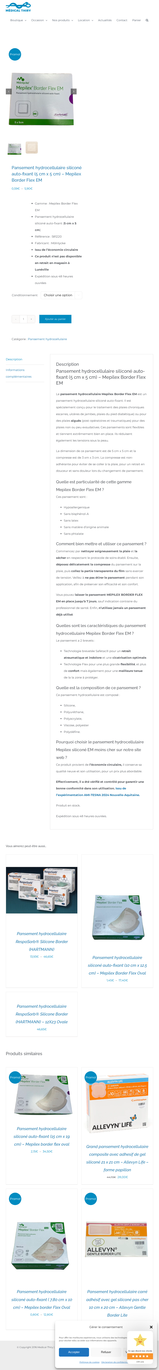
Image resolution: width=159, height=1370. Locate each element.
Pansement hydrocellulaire (47, 339)
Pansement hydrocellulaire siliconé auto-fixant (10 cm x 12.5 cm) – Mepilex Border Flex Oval (117, 965)
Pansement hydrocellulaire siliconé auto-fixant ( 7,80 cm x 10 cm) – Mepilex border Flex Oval (41, 1299)
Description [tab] (14, 359)
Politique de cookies (89, 1362)
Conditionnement (25, 295)
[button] (151, 1327)
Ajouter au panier (55, 319)
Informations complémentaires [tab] (18, 373)
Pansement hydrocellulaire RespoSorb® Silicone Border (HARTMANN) (42, 941)
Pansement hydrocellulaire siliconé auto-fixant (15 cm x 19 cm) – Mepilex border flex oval (42, 1136)
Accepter (74, 1352)
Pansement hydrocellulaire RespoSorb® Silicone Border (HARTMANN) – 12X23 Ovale (42, 1014)
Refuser (106, 1352)
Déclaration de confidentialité (116, 1362)
